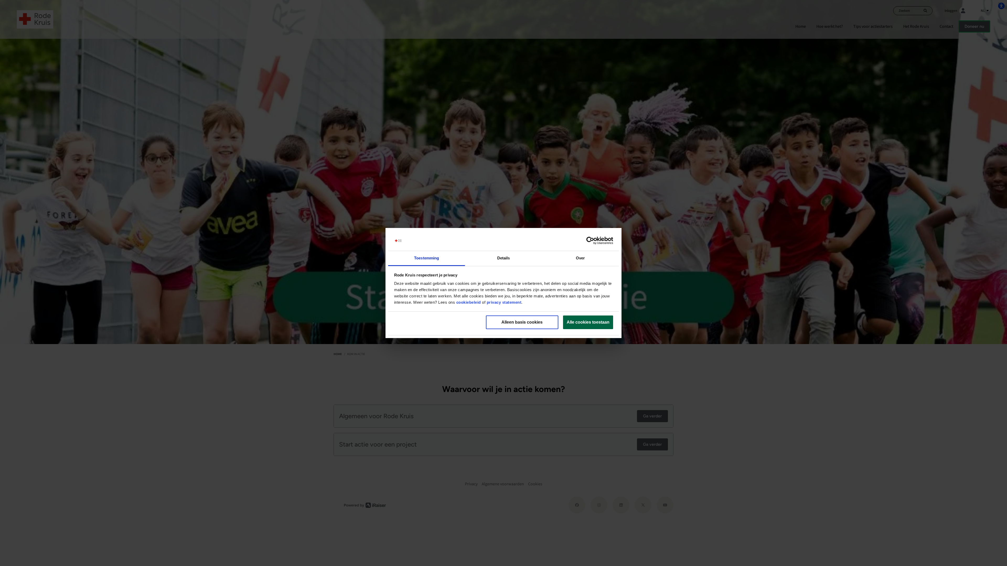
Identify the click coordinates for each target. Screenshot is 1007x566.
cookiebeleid (468, 302)
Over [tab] (580, 258)
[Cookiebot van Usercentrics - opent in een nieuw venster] (590, 241)
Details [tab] (503, 258)
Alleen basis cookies (522, 322)
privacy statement (504, 302)
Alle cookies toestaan (588, 322)
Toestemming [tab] (426, 258)
